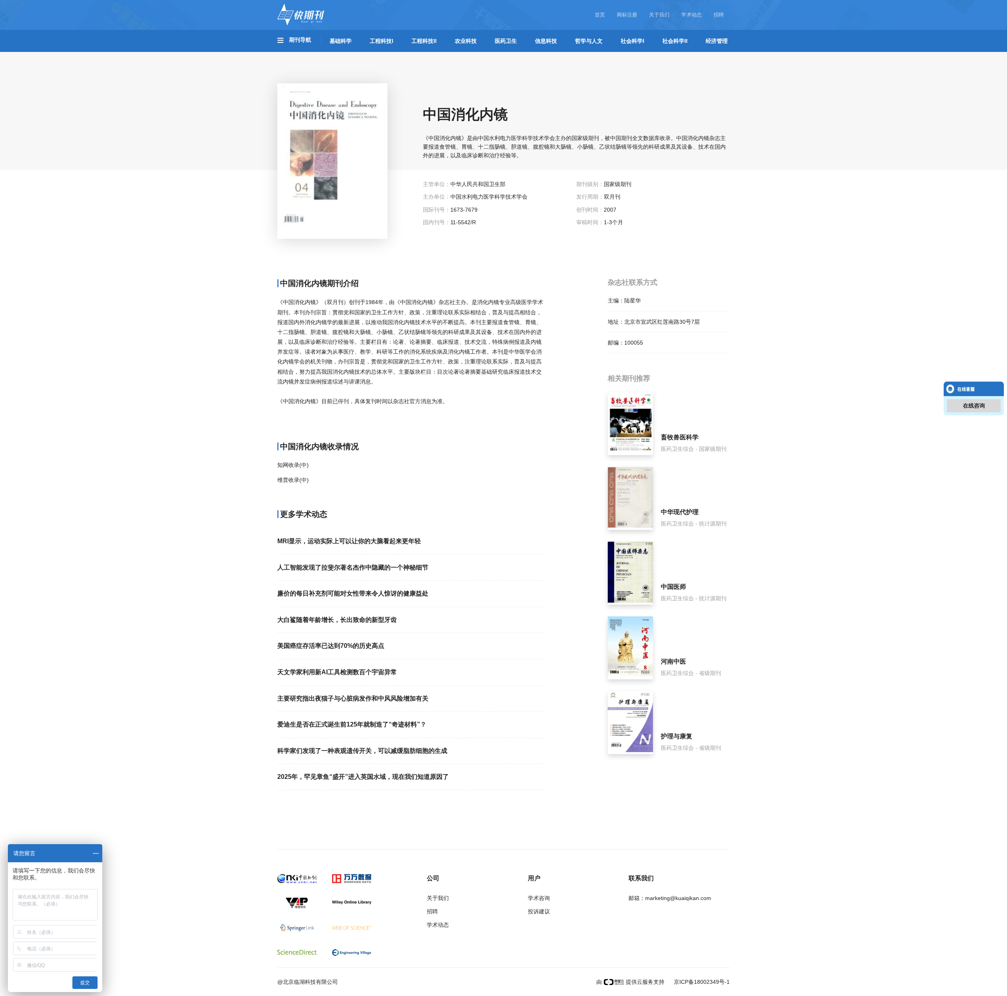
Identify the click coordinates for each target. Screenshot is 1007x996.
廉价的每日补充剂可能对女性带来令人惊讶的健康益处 (352, 593)
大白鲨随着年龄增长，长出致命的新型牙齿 (337, 619)
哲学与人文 (589, 41)
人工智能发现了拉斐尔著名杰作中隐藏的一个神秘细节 (352, 567)
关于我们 (659, 15)
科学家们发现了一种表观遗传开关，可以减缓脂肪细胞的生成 (362, 750)
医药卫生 (506, 41)
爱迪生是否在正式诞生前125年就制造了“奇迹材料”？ (351, 724)
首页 (600, 15)
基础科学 (341, 41)
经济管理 (717, 41)
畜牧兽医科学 (680, 437)
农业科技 (466, 41)
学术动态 (691, 15)
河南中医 (673, 661)
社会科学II (675, 41)
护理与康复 (676, 736)
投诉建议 (539, 911)
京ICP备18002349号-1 (701, 982)
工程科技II (424, 41)
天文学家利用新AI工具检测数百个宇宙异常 (337, 672)
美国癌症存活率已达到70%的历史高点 (330, 645)
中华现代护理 (680, 512)
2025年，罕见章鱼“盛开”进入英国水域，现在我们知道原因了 (363, 776)
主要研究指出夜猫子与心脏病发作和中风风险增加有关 (352, 698)
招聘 (719, 15)
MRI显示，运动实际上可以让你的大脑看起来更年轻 (349, 541)
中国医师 (673, 586)
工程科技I (381, 41)
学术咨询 (539, 898)
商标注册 (627, 15)
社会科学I (632, 41)
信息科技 (546, 41)
